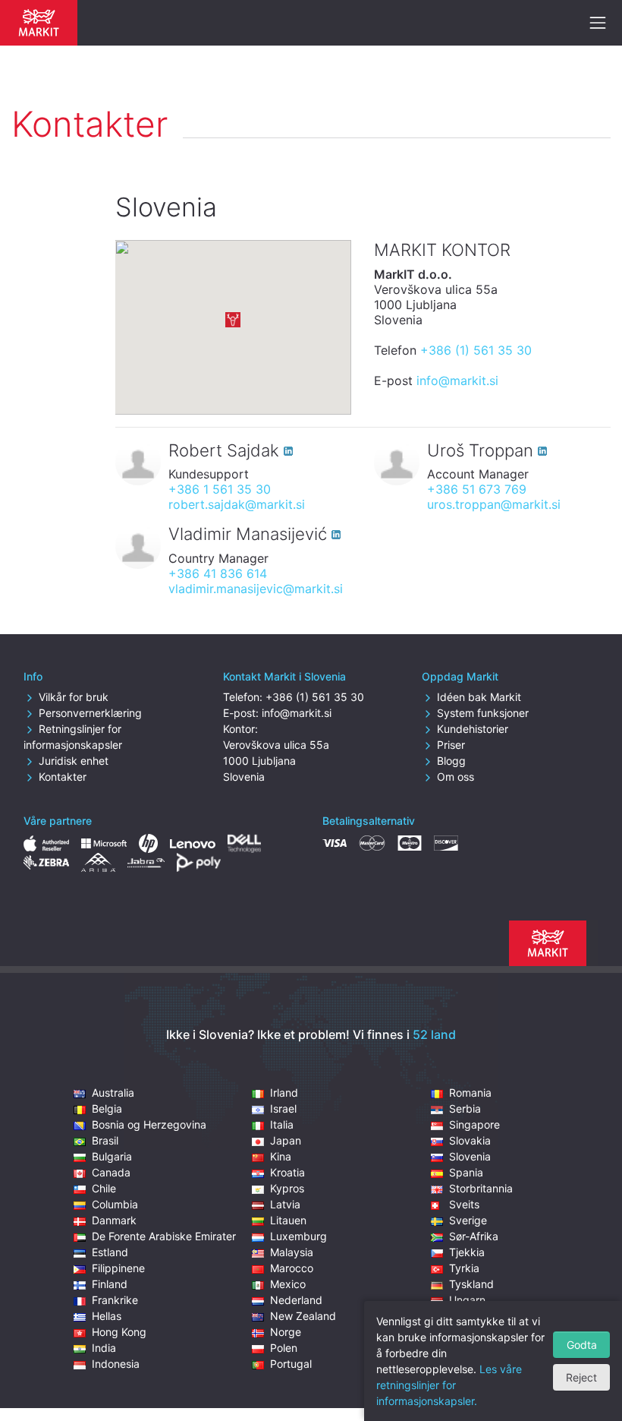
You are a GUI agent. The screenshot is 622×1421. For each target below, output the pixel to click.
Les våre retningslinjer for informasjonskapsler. (449, 1385)
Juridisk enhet (73, 760)
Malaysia (291, 1252)
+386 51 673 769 (476, 489)
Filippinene (118, 1268)
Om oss (455, 776)
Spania (466, 1172)
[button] (233, 319)
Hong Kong (119, 1331)
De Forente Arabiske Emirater (164, 1236)
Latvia (285, 1204)
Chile (104, 1188)
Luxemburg (298, 1236)
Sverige (468, 1220)
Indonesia (116, 1363)
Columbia (115, 1204)
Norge (285, 1331)
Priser (451, 744)
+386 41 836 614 (217, 573)
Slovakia (470, 1140)
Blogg (451, 760)
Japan (285, 1140)
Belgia (107, 1108)
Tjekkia (467, 1252)
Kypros (287, 1188)
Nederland (296, 1299)
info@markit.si (457, 380)
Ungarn (467, 1299)
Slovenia (470, 1156)
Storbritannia (481, 1188)
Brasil (105, 1140)
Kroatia (287, 1172)
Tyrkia (464, 1268)
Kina (280, 1156)
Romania (470, 1092)
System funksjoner (483, 712)
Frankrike (115, 1299)
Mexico (288, 1283)
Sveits (464, 1204)
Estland (110, 1252)
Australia (113, 1092)
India (104, 1347)
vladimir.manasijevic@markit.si (255, 588)
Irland (284, 1092)
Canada (111, 1172)
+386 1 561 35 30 (219, 489)
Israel (283, 1108)
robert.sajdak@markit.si (236, 504)
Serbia (465, 1108)
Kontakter (62, 776)
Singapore (474, 1124)
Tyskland (471, 1283)
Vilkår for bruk (73, 696)
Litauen (288, 1220)
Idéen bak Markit (479, 696)
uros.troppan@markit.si (494, 504)
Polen (283, 1347)
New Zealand (303, 1315)
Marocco (291, 1268)
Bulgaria (112, 1156)
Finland (109, 1283)
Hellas (106, 1315)
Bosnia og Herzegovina (149, 1124)
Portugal (291, 1363)
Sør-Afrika (473, 1236)
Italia (282, 1124)
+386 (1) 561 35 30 (476, 350)
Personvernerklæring (90, 712)
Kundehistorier (472, 728)
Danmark (114, 1220)
